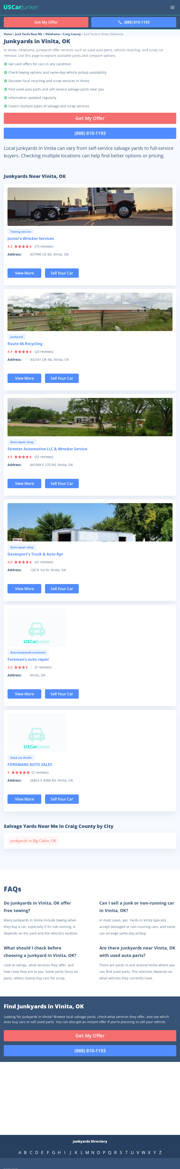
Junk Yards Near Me (28, 34)
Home (8, 34)
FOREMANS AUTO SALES (30, 764)
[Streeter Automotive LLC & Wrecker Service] (90, 417)
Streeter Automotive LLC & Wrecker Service (47, 448)
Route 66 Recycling (25, 343)
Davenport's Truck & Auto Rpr (35, 554)
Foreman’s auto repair (28, 659)
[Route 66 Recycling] (90, 312)
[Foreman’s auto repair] (90, 627)
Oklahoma (52, 34)
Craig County (72, 34)
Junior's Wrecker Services (31, 238)
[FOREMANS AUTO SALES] (90, 733)
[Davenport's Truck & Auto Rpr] (90, 522)
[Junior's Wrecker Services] (90, 207)
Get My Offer (90, 118)
